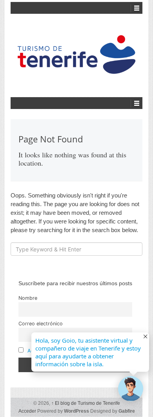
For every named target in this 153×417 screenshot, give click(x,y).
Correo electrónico (40, 324)
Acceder (27, 411)
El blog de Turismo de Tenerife (85, 403)
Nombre (27, 298)
